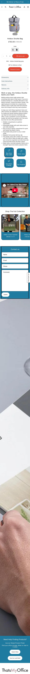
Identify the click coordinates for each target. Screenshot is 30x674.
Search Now (15, 652)
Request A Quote (15, 69)
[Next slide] (28, 2)
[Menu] (2, 7)
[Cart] (28, 7)
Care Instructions (7, 81)
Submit (5, 294)
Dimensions (5, 77)
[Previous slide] (2, 2)
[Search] (5, 7)
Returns (4, 85)
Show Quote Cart (28, 277)
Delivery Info (6, 88)
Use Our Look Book (15, 658)
